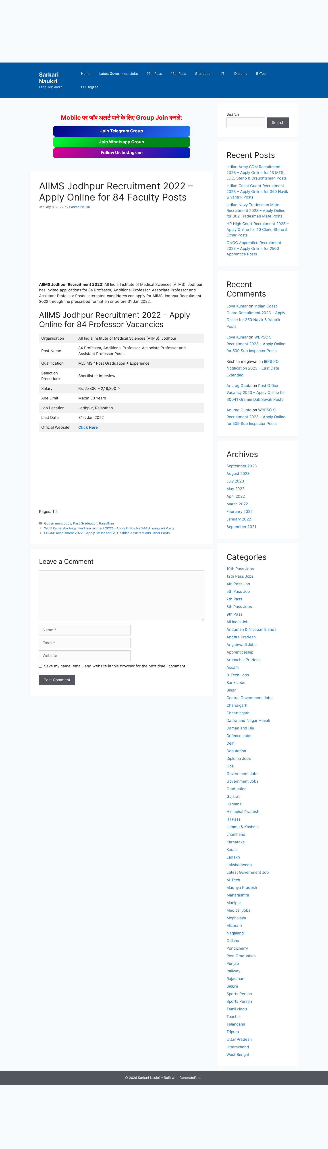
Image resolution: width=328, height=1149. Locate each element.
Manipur (233, 902)
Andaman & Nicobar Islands (251, 629)
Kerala (232, 849)
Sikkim (232, 986)
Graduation (203, 73)
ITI (223, 73)
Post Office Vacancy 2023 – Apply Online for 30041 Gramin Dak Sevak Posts (255, 392)
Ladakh (233, 857)
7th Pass (234, 599)
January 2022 (238, 519)
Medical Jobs (238, 910)
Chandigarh (236, 705)
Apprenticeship (239, 652)
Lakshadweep (239, 865)
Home (85, 73)
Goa (230, 766)
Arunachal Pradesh (243, 660)
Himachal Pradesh (242, 811)
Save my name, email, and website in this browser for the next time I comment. (115, 666)
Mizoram (234, 925)
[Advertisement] (134, 31)
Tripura (232, 1032)
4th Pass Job (238, 584)
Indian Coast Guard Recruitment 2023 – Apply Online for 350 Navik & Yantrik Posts (257, 191)
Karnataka (235, 842)
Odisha (232, 940)
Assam (232, 667)
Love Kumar (237, 306)
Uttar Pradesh (239, 1039)
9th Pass (234, 614)
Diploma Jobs (238, 758)
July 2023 (235, 481)
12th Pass (178, 73)
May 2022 (235, 489)
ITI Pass (233, 819)
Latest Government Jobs (118, 73)
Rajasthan (106, 523)
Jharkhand (235, 834)
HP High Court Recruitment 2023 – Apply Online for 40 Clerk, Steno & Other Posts (257, 229)
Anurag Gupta (238, 385)
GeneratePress (191, 1078)
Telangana (235, 1024)
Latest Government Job (247, 872)
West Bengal (237, 1054)
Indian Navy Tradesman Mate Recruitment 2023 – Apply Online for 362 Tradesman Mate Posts (255, 210)
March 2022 (237, 504)
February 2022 (239, 511)
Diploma (240, 73)
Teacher (233, 1016)
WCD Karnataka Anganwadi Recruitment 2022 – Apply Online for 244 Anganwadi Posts (109, 528)
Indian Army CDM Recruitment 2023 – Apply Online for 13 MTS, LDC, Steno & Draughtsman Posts (256, 172)
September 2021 (241, 526)
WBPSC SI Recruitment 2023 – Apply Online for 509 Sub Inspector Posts (255, 344)
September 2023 (241, 466)
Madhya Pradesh (241, 887)
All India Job (237, 622)
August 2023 (238, 473)
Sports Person (239, 994)
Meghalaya (236, 918)
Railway (233, 971)
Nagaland (235, 933)
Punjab (232, 963)
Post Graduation (85, 523)
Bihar (231, 690)
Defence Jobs (238, 735)
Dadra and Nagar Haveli (248, 720)
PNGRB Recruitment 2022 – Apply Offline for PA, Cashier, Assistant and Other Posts (107, 533)
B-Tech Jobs (237, 675)
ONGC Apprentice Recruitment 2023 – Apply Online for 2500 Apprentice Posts (253, 248)
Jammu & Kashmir (242, 827)
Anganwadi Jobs (241, 644)
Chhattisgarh (237, 713)
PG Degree (89, 87)
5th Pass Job (238, 591)
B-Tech (262, 73)
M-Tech (233, 880)
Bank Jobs (235, 682)
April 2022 (235, 496)
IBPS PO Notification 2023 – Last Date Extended (252, 368)
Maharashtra (237, 895)
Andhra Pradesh (241, 637)
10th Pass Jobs (240, 568)
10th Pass (154, 73)
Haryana (234, 804)
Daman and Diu (240, 728)
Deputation (236, 751)
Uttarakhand (237, 1047)
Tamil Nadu (236, 1009)
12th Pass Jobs (240, 576)
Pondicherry (237, 948)
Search (232, 114)
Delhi (230, 743)
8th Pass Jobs (239, 606)
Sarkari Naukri (49, 78)
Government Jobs (57, 523)
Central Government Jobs (249, 698)
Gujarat (233, 796)
